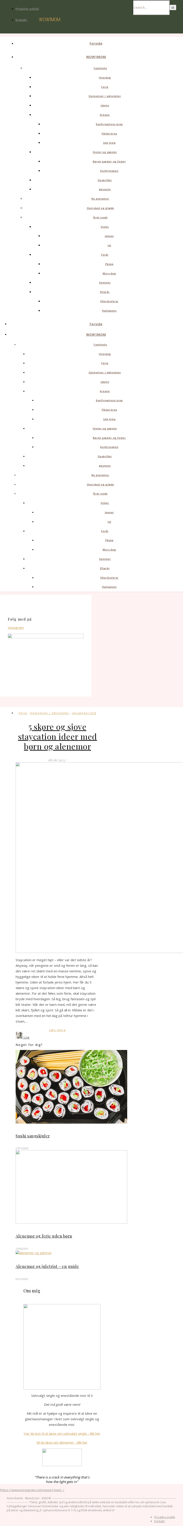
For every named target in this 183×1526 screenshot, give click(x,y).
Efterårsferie (109, 301)
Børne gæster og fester (109, 161)
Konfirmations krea (109, 124)
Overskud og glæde (100, 208)
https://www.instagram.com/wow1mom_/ (32, 1490)
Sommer (105, 282)
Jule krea (109, 142)
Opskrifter (105, 180)
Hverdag (105, 77)
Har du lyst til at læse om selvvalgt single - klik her (62, 1433)
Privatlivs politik (27, 9)
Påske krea (109, 133)
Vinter (105, 226)
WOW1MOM (96, 57)
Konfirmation (109, 170)
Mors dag (109, 273)
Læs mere (57, 1030)
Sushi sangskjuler (33, 1136)
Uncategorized (84, 713)
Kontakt (21, 20)
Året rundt (100, 217)
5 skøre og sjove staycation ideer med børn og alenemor (57, 736)
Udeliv (105, 105)
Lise (26, 1037)
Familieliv (100, 68)
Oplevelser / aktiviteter (105, 96)
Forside (96, 43)
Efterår (105, 292)
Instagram (16, 627)
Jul (109, 245)
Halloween (109, 310)
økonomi (105, 189)
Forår (105, 254)
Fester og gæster (105, 152)
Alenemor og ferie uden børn (44, 1236)
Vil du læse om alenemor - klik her (61, 1442)
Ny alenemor (100, 198)
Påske (109, 264)
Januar (109, 236)
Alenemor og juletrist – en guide (47, 1266)
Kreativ (105, 114)
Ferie (104, 87)
